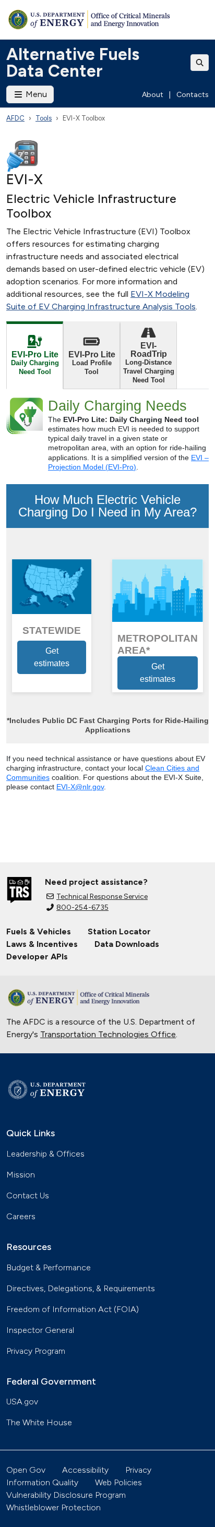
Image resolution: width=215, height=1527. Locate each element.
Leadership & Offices (45, 1154)
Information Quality (42, 1482)
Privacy (138, 1470)
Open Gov (25, 1470)
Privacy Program (35, 1351)
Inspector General (40, 1330)
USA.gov (22, 1401)
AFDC (15, 118)
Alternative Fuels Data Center (72, 62)
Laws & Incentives (42, 944)
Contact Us (27, 1195)
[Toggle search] (199, 62)
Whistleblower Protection (53, 1507)
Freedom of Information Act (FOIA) (72, 1309)
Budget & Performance (48, 1267)
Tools (43, 118)
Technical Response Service (102, 896)
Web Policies (118, 1482)
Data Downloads (126, 944)
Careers (20, 1216)
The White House (39, 1422)
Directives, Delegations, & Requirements (80, 1288)
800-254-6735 (82, 907)
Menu (35, 94)
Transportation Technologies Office (108, 1034)
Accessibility (85, 1470)
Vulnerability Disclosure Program (66, 1495)
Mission (20, 1175)
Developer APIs (37, 956)
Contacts (192, 94)
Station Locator (119, 931)
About (152, 94)
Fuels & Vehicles (38, 931)
